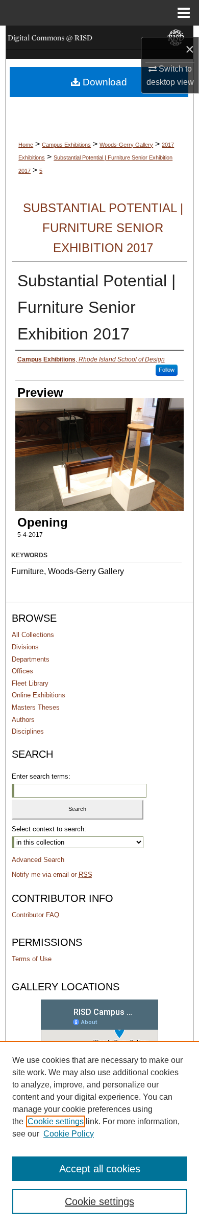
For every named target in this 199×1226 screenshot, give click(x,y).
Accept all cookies (99, 1168)
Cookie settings (56, 1121)
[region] (99, 1133)
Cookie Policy (68, 1133)
